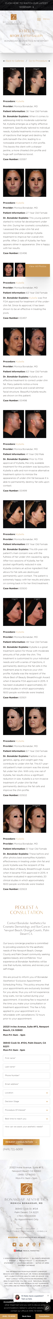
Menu (46, 19)
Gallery (30, 1229)
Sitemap (12, 1260)
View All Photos (37, 266)
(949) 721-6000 (8, 1316)
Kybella (20, 101)
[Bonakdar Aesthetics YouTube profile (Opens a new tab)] (21, 1244)
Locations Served (25, 1263)
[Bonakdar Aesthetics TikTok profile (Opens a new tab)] (28, 1244)
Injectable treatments (20, 1231)
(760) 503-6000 (26, 1216)
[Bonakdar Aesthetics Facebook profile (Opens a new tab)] (39, 1244)
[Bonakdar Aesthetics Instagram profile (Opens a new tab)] (14, 1244)
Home (19, 1229)
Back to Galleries (14, 61)
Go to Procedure (38, 61)
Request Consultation (19, 1142)
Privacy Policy (25, 1260)
